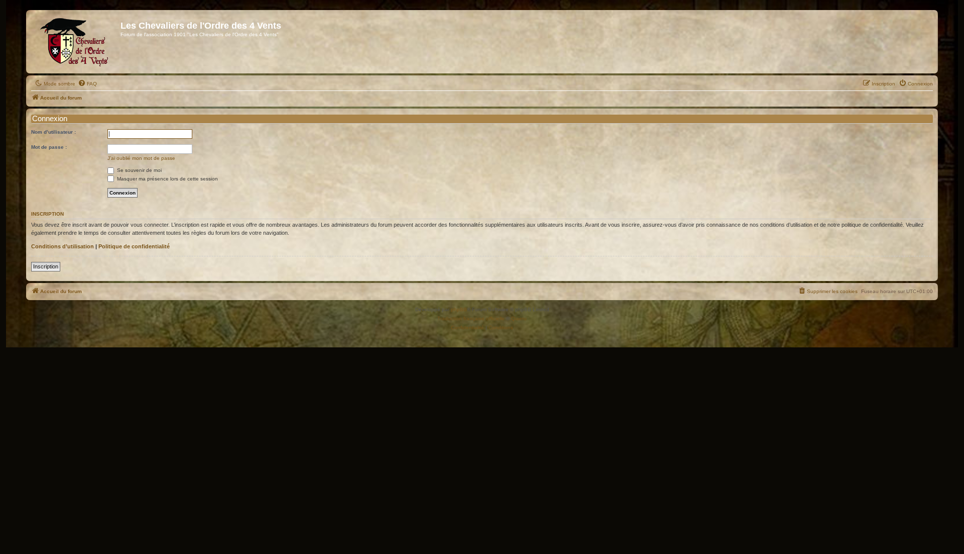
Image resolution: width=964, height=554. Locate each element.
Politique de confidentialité (134, 246)
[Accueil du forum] (74, 42)
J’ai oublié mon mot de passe (141, 158)
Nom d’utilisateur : (53, 132)
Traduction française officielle (471, 318)
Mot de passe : (49, 147)
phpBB (459, 309)
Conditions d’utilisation (62, 246)
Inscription (45, 266)
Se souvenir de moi (138, 170)
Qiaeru (519, 318)
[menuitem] (87, 83)
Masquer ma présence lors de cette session (166, 178)
